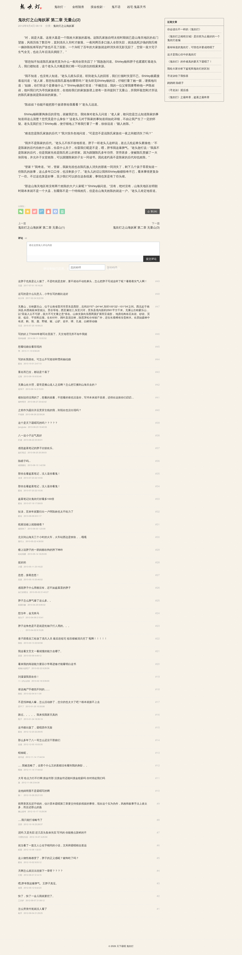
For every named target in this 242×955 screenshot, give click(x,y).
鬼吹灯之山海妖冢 (63, 26)
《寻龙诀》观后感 (177, 90)
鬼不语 (116, 6)
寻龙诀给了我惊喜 (177, 76)
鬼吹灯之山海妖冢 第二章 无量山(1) (41, 227)
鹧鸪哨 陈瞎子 (175, 83)
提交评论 (151, 259)
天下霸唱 (121, 946)
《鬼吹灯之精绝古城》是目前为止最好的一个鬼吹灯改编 (193, 38)
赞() (152, 211)
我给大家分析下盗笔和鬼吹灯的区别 (188, 68)
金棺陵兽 (78, 6)
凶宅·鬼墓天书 (136, 6)
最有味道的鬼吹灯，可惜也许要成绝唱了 (191, 47)
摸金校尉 (97, 6)
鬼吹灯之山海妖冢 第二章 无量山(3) (136, 227)
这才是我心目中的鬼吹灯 (181, 54)
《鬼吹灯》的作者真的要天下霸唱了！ (189, 61)
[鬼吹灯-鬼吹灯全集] (30, 6)
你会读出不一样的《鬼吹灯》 (184, 29)
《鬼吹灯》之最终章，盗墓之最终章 (188, 97)
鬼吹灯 (58, 6)
